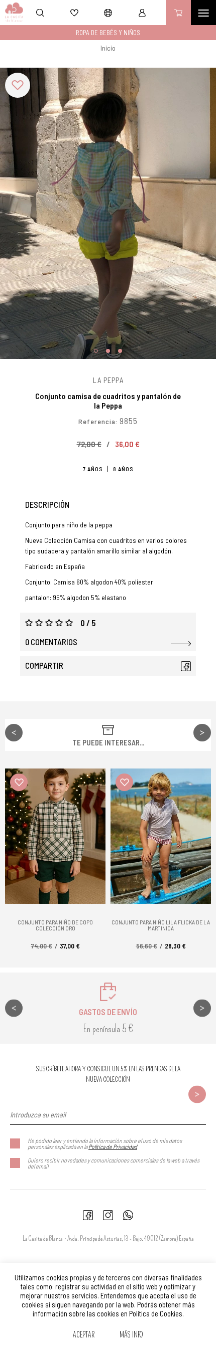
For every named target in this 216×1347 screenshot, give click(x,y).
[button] (17, 85)
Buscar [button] (40, 12)
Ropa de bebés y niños (108, 33)
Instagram (108, 1215)
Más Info (131, 1334)
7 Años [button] (93, 469)
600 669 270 (128, 1215)
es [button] (108, 12)
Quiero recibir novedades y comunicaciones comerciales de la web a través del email (113, 1163)
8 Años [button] (123, 469)
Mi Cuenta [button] (142, 12)
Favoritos (74, 12)
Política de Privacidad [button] (112, 1146)
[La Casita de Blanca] (12, 12)
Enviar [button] (197, 1094)
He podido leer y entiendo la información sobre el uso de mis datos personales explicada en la (105, 1143)
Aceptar (83, 1334)
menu (203, 12)
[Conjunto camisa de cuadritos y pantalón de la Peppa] (108, 213)
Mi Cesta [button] (178, 12)
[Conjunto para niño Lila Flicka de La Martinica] (161, 836)
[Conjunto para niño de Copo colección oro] (55, 836)
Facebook (186, 666)
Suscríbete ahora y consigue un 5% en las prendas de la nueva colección (108, 1074)
